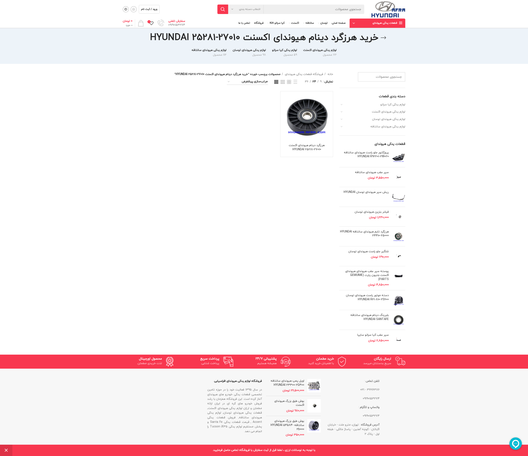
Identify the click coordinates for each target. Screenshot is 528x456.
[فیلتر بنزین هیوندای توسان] (398, 216)
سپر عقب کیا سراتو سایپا (373, 335)
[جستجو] (222, 9)
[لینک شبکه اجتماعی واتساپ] (134, 9)
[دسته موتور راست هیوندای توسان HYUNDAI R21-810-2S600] (398, 300)
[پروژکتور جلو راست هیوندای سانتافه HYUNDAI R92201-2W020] (398, 157)
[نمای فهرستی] (295, 82)
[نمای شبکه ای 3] (283, 82)
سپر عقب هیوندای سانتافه (372, 172)
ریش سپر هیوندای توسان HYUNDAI (366, 192)
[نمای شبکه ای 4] (276, 82)
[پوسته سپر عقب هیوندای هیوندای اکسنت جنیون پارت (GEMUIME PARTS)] (398, 278)
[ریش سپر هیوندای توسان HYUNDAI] (398, 197)
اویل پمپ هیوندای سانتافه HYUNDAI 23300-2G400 (287, 383)
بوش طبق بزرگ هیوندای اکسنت (289, 403)
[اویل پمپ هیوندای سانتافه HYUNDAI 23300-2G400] (314, 386)
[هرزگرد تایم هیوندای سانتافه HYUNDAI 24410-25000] (398, 236)
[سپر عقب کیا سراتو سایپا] (398, 339)
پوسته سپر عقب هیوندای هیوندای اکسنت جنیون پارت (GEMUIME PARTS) (367, 275)
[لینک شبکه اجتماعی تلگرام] (126, 9)
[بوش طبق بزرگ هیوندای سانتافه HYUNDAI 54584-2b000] (314, 428)
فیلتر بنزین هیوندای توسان (372, 212)
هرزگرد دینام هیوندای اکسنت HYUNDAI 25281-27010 (307, 147)
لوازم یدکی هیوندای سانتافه (387, 127)
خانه (330, 74)
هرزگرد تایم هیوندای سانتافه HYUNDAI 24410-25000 (364, 234)
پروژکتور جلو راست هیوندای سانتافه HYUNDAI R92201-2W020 (366, 155)
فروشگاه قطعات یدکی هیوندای (303, 74)
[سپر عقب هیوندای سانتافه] (398, 177)
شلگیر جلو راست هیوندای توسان (368, 251)
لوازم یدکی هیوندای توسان (388, 119)
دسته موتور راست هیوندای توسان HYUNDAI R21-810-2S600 (367, 297)
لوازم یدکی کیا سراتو (392, 105)
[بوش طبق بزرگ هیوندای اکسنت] (314, 406)
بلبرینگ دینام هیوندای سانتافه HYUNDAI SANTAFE (369, 317)
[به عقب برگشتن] (383, 38)
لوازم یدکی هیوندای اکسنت (388, 112)
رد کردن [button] (6, 450)
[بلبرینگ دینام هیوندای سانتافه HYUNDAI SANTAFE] (398, 320)
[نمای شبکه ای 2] (289, 82)
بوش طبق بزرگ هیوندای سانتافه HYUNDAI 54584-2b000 (287, 425)
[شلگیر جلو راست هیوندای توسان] (398, 256)
